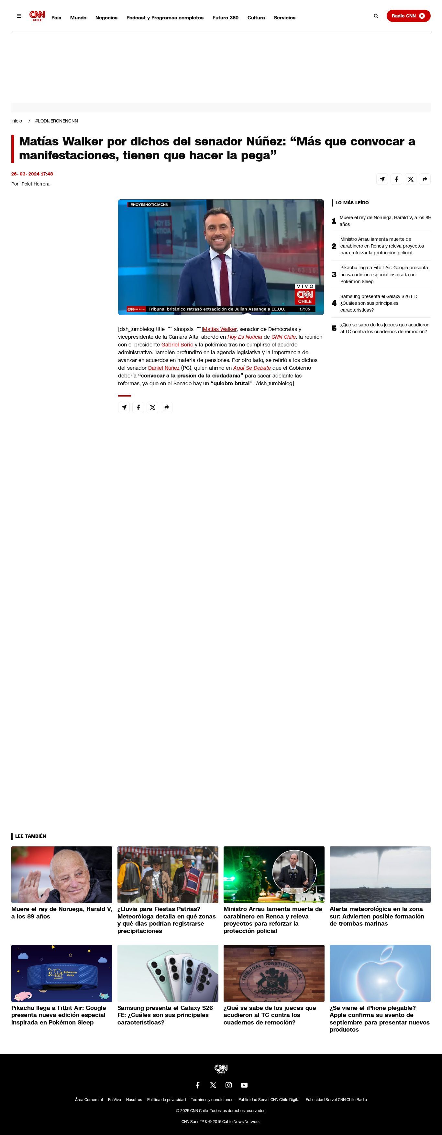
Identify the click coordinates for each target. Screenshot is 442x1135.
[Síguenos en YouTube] (244, 1085)
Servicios (284, 17)
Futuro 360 (225, 17)
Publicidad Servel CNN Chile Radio (336, 1099)
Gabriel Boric (177, 344)
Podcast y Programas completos (165, 17)
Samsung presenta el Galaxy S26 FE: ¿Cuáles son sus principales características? (378, 303)
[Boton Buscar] (376, 16)
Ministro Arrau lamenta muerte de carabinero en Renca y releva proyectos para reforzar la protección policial (382, 246)
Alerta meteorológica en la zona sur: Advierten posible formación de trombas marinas (377, 916)
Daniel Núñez (164, 368)
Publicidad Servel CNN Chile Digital (269, 1099)
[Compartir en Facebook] (396, 179)
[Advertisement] (59, 570)
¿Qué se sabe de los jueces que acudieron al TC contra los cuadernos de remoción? (384, 328)
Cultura (256, 17)
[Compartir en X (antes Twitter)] (410, 179)
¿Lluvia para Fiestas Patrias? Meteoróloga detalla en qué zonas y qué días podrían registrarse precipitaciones (166, 920)
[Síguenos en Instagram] (229, 1085)
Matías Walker (220, 329)
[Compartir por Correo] (382, 179)
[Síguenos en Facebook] (198, 1085)
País (56, 17)
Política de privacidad (166, 1099)
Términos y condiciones (212, 1099)
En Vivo (114, 1099)
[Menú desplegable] (19, 16)
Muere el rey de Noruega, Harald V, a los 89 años (385, 221)
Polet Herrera (36, 184)
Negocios (106, 17)
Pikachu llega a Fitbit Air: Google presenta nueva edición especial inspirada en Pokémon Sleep (384, 274)
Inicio (16, 121)
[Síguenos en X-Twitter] (213, 1085)
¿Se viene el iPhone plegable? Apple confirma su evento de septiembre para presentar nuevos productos (380, 1019)
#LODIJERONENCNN (56, 121)
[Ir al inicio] (37, 16)
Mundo (78, 17)
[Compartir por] (425, 179)
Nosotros (134, 1099)
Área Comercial (89, 1099)
